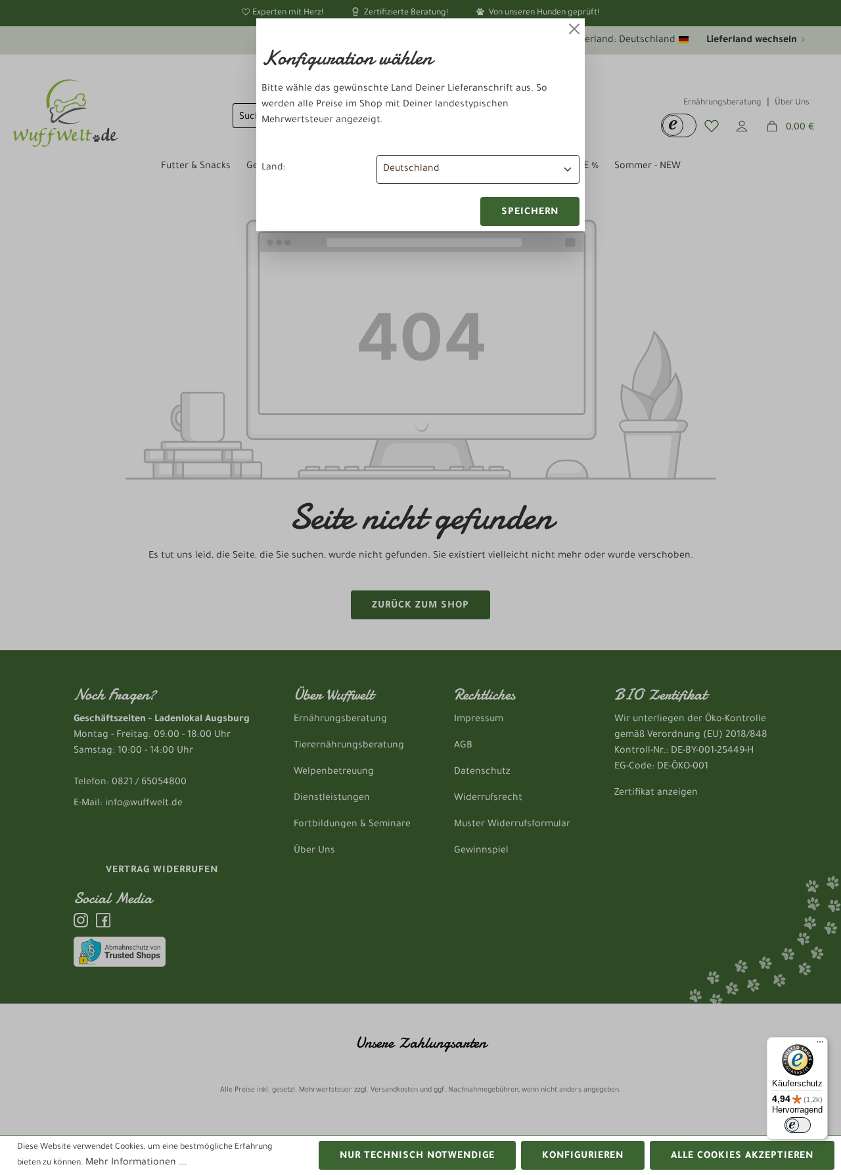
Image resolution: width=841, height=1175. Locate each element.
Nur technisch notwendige (417, 1156)
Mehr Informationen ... (136, 1163)
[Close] (574, 29)
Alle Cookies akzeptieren (742, 1156)
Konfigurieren (583, 1156)
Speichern (529, 213)
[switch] (797, 1125)
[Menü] (820, 1045)
